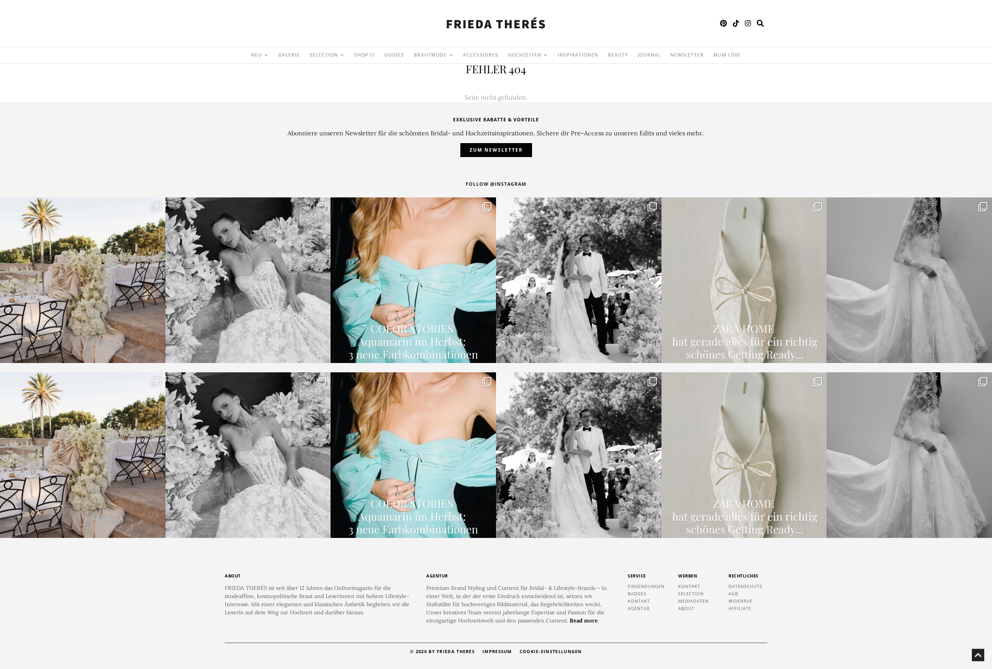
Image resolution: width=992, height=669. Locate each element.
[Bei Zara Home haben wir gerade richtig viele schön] (744, 280)
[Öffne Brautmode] (451, 55)
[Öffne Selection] (342, 55)
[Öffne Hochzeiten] (545, 55)
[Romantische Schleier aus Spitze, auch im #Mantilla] (909, 280)
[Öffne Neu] (266, 55)
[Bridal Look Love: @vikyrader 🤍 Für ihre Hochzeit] (248, 280)
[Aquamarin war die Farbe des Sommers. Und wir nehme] (413, 280)
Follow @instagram (496, 184)
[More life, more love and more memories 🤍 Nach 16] (578, 280)
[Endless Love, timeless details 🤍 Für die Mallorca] (82, 280)
